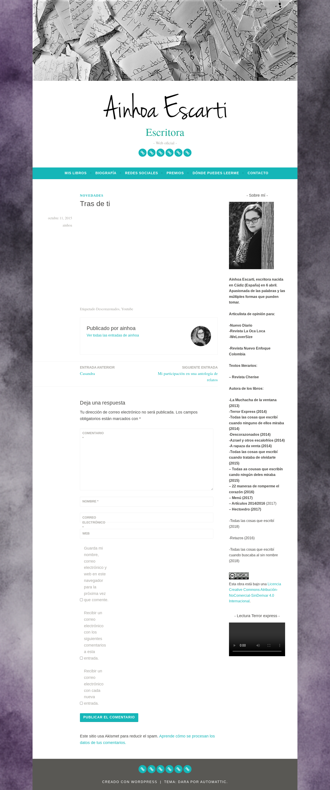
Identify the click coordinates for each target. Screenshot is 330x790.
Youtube (127, 308)
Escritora (165, 132)
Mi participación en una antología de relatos (188, 374)
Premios (175, 173)
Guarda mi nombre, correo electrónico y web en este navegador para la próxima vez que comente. (96, 574)
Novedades (91, 195)
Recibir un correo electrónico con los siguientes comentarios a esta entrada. (95, 635)
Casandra (97, 370)
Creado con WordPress (129, 782)
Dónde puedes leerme (216, 173)
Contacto (258, 173)
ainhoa (67, 225)
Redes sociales (141, 173)
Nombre (90, 501)
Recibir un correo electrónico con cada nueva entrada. (93, 687)
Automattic (213, 782)
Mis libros (76, 173)
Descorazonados (107, 308)
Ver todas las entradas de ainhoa (113, 335)
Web (86, 533)
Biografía (106, 173)
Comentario (93, 435)
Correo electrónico (93, 522)
